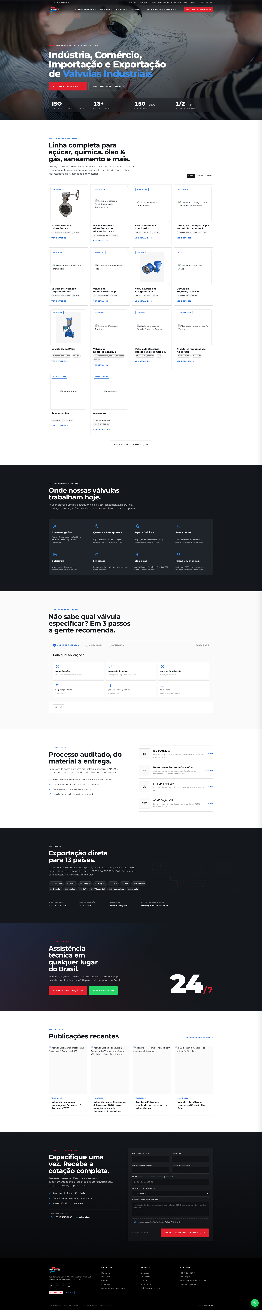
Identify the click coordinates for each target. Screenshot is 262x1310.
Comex (153, 2)
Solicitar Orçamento (197, 9)
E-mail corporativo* (142, 1165)
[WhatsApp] (54, 2)
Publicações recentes (150, 1288)
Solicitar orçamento (66, 86)
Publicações (176, 2)
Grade (190, 176)
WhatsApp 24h (105, 990)
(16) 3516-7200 (63, 2)
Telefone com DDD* (181, 1165)
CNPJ (152, 1177)
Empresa (132, 2)
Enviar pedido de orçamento (183, 1232)
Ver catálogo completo (129, 444)
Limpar (58, 707)
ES (207, 2)
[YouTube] (69, 1285)
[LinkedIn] (51, 1285)
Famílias (199, 176)
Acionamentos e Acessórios (160, 9)
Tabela (209, 176)
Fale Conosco (189, 2)
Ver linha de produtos (106, 86)
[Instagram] (57, 1285)
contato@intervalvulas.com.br (193, 1280)
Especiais (135, 9)
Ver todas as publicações (197, 1037)
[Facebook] (63, 1285)
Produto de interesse (143, 1188)
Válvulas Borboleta (84, 9)
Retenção (105, 9)
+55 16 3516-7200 (187, 1273)
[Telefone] (50, 2)
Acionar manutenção (66, 990)
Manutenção (163, 2)
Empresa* (176, 1154)
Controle (120, 9)
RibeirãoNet (208, 1305)
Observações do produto (145, 1200)
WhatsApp (185, 1277)
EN (211, 2)
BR (202, 2)
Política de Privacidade (101, 1305)
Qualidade (143, 2)
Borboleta (105, 1273)
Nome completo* (140, 1154)
